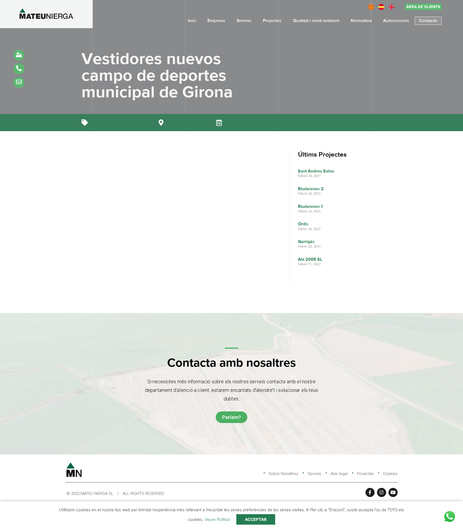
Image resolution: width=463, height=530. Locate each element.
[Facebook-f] (370, 492)
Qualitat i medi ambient (316, 21)
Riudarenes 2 (311, 189)
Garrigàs (306, 242)
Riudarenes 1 (310, 207)
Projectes (272, 21)
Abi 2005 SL (310, 259)
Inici (192, 21)
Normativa (361, 21)
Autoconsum (396, 21)
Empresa (216, 21)
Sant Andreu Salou (316, 171)
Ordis (303, 224)
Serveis (244, 21)
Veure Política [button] (217, 519)
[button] (423, 6)
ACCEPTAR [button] (256, 519)
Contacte (428, 21)
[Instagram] (381, 492)
